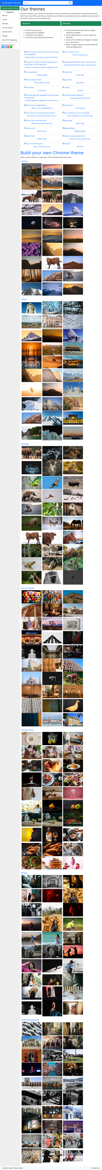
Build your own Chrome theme (52, 153)
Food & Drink (7, 32)
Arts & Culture (7, 28)
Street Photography (9, 40)
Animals (5, 23)
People (4, 36)
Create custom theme (10, 8)
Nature (4, 15)
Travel (4, 19)
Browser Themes (12, 2)
